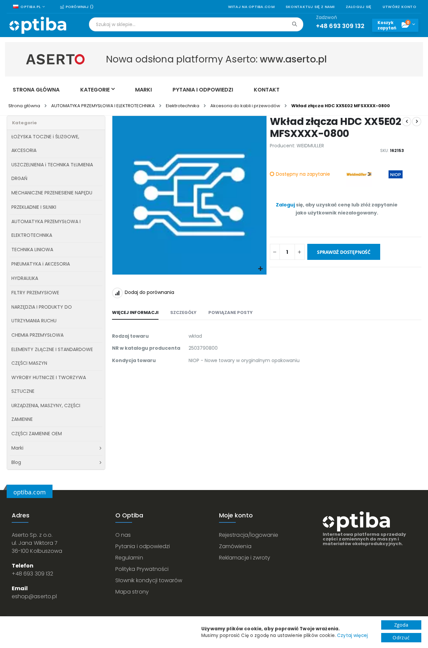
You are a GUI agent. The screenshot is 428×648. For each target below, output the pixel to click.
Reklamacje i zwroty (244, 557)
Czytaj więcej (352, 635)
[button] (260, 269)
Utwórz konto (399, 6)
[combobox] (196, 24)
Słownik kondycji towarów (149, 580)
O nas (123, 535)
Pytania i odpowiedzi (142, 546)
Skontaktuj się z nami (310, 6)
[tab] (135, 313)
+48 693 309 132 (32, 574)
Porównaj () (79, 6)
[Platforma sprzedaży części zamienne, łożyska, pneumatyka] (37, 25)
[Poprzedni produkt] (406, 121)
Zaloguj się (358, 6)
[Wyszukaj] (294, 24)
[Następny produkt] (416, 121)
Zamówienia (235, 546)
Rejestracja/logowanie (248, 535)
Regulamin (129, 557)
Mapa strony (132, 592)
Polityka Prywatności (142, 569)
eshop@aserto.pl (34, 596)
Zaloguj (285, 204)
